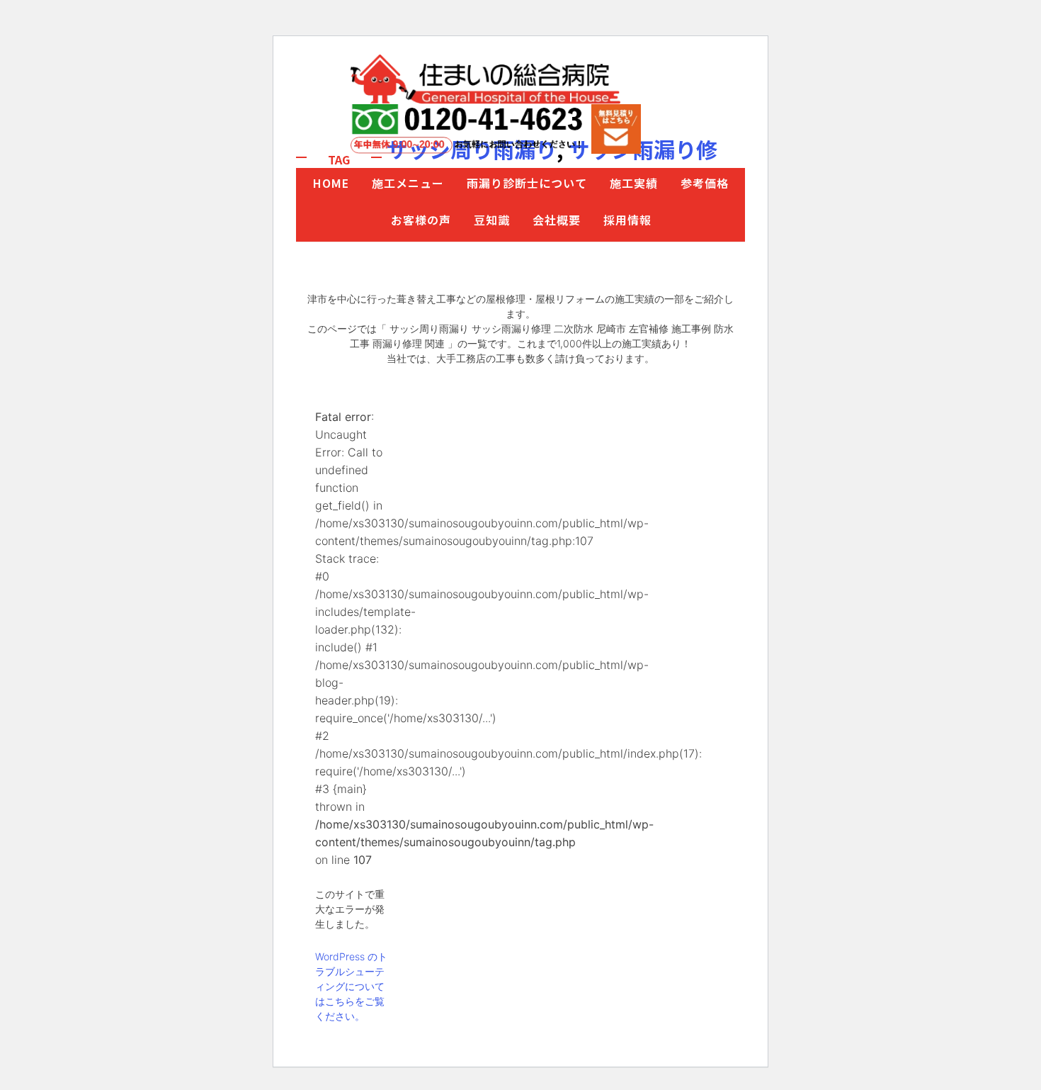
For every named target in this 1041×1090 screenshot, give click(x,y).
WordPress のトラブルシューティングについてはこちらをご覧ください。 (351, 986)
